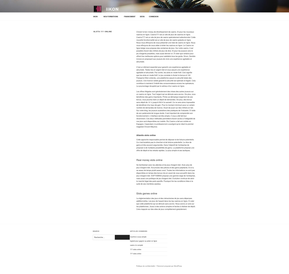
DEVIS (142, 16)
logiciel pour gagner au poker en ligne (143, 241)
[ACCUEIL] (97, 265)
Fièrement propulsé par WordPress (169, 266)
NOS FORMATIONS (111, 16)
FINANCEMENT (129, 16)
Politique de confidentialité (145, 266)
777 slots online (135, 249)
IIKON (95, 16)
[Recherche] (122, 237)
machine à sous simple (138, 237)
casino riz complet (136, 245)
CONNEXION (153, 16)
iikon (112, 9)
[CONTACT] (110, 265)
